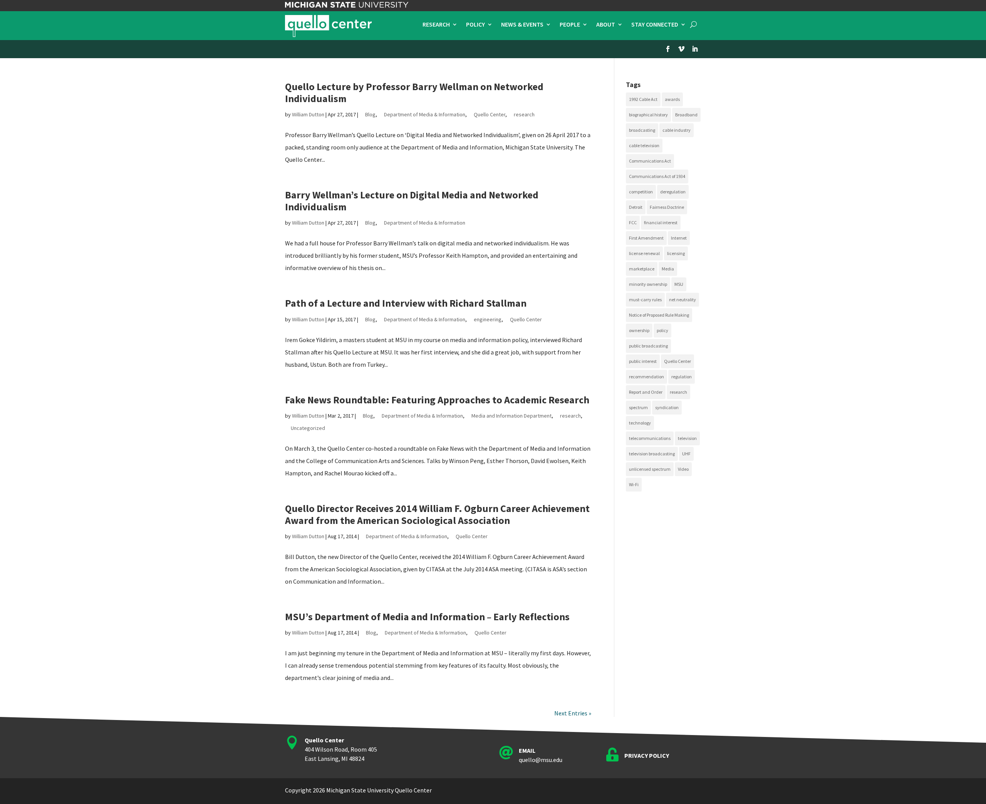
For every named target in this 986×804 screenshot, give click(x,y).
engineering (487, 319)
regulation (681, 376)
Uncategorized (308, 428)
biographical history (648, 114)
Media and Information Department (511, 415)
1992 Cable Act (643, 99)
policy (662, 330)
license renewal (644, 253)
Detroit (635, 207)
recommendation (646, 376)
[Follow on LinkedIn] (695, 49)
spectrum (638, 407)
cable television (644, 145)
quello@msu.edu (540, 760)
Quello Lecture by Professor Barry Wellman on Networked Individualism (414, 92)
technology (640, 423)
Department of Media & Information (424, 114)
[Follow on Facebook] (668, 49)
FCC (633, 222)
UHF (686, 454)
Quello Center (489, 114)
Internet (679, 238)
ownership (639, 330)
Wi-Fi (634, 484)
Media (668, 269)
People (570, 25)
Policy (475, 25)
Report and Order (645, 392)
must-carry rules (645, 299)
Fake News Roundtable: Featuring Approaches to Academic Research (437, 399)
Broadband (686, 114)
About (605, 25)
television (687, 438)
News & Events (522, 25)
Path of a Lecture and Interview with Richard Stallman (406, 303)
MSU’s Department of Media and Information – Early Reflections (427, 616)
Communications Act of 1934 (657, 176)
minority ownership (648, 284)
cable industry (676, 130)
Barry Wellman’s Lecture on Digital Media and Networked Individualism (411, 200)
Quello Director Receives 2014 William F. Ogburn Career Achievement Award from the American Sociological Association (437, 514)
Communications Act (650, 161)
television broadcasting (652, 454)
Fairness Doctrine (667, 207)
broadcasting (642, 130)
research (524, 114)
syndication (667, 407)
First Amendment (646, 238)
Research (436, 25)
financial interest (660, 222)
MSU (678, 284)
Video (683, 469)
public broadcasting (648, 346)
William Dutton (308, 114)
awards (672, 99)
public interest (643, 361)
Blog (370, 114)
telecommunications (650, 438)
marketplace (641, 269)
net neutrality (682, 299)
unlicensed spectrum (650, 469)
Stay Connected (654, 25)
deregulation (673, 192)
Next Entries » (572, 713)
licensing (676, 253)
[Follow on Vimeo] (681, 49)
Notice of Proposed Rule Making (659, 315)
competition (641, 192)
